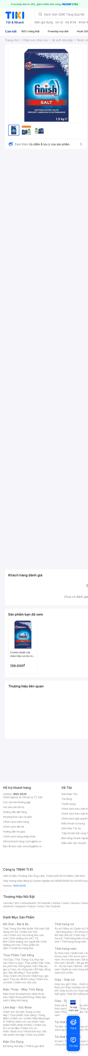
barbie (56, 903)
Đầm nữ (67, 928)
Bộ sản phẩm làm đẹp (24, 1033)
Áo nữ (58, 928)
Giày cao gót (62, 984)
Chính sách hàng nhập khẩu (19, 836)
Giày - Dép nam (66, 1001)
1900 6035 (19, 885)
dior (17, 903)
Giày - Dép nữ (64, 979)
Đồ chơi (39, 928)
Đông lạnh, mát (28, 966)
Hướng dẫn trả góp (14, 831)
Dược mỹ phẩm (36, 1034)
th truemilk (44, 903)
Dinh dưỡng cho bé (21, 938)
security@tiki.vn (32, 846)
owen (65, 903)
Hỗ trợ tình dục (32, 1031)
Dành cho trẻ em (20, 975)
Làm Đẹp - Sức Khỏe (17, 1007)
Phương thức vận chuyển (17, 816)
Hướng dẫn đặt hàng (15, 812)
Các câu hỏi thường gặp (17, 802)
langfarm (21, 906)
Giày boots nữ (68, 990)
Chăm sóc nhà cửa (25, 982)
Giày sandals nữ (74, 987)
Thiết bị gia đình (34, 1046)
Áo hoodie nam (71, 959)
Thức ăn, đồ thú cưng (22, 979)
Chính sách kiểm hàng (16, 821)
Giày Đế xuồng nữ (77, 993)
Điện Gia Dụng (13, 1041)
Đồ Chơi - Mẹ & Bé (16, 924)
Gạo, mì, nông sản (22, 969)
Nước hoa (16, 1031)
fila (48, 906)
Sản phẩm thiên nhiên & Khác (24, 1023)
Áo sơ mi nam (78, 956)
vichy (40, 906)
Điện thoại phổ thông (22, 997)
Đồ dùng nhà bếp (13, 1046)
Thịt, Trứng (21, 959)
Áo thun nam (62, 953)
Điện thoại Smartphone (16, 993)
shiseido (8, 906)
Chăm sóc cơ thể (21, 1018)
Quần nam (77, 953)
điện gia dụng (43, 22)
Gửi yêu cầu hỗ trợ (13, 807)
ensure (75, 903)
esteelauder (28, 903)
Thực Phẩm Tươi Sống (18, 955)
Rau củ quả (16, 962)
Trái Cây (8, 959)
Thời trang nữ (64, 924)
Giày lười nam (62, 1005)
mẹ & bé (70, 22)
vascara (7, 903)
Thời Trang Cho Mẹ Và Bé (18, 928)
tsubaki (56, 906)
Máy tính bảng (19, 1000)
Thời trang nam (65, 948)
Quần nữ (79, 928)
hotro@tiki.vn (33, 841)
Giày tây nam (80, 1005)
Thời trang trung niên (74, 941)
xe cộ (59, 22)
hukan (31, 906)
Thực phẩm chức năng (23, 1015)
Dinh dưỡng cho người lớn (24, 941)
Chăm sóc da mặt (13, 1011)
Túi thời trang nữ (66, 1022)
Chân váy (79, 935)
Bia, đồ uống (16, 972)
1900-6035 (20, 794)
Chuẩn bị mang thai (21, 948)
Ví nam (59, 1041)
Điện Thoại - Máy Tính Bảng (23, 989)
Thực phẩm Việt (34, 962)
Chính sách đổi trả (13, 826)
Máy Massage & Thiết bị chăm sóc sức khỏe (26, 1020)
